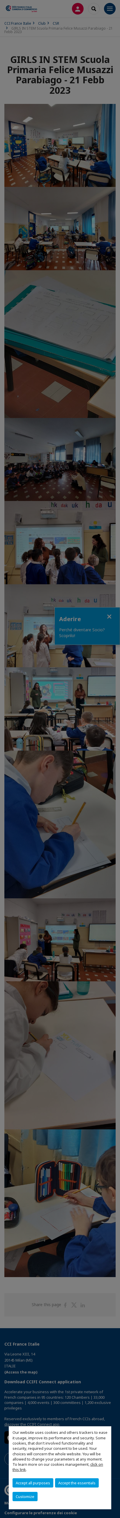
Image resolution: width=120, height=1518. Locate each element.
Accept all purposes (33, 1482)
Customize (25, 1496)
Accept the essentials (77, 1482)
